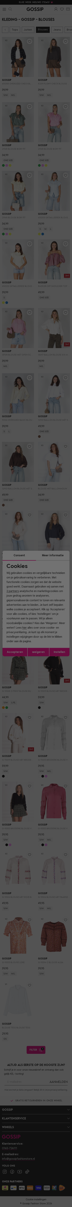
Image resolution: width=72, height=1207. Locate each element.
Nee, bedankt (24, 619)
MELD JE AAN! (24, 615)
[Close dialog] (67, 583)
